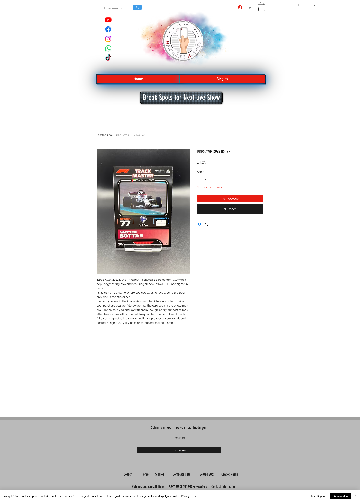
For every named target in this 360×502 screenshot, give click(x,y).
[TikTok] (108, 58)
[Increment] (211, 179)
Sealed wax (207, 474)
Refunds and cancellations (148, 486)
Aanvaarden (340, 496)
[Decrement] (199, 179)
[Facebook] (108, 29)
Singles (160, 474)
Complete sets (181, 474)
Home (145, 474)
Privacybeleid (189, 496)
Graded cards (230, 474)
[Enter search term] (137, 7)
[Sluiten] (355, 496)
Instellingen (318, 496)
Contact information (224, 486)
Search (128, 474)
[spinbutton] (205, 179)
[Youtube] (108, 20)
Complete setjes (180, 486)
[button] (262, 6)
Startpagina (104, 134)
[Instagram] (108, 39)
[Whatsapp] (108, 48)
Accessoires (199, 486)
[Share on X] (206, 224)
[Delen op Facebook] (199, 224)
